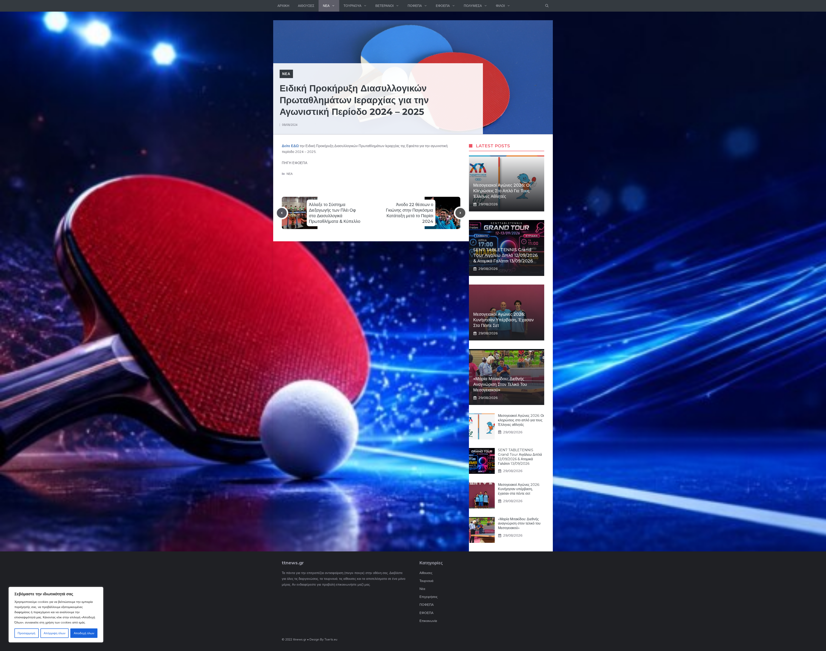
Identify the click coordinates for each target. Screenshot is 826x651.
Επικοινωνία (428, 621)
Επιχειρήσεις (428, 597)
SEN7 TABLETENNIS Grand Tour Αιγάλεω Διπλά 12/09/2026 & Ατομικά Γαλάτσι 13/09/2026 (505, 255)
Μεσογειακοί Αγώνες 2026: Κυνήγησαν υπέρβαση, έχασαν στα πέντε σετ (503, 320)
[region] (56, 614)
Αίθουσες (425, 573)
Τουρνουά (426, 581)
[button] (547, 6)
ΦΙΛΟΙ (500, 6)
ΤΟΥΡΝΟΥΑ (352, 6)
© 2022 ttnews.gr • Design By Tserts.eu (309, 639)
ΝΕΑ (326, 6)
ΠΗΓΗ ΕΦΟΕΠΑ (294, 163)
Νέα (422, 589)
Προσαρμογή (26, 633)
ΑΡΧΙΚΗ (283, 6)
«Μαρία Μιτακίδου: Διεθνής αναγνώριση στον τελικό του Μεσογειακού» (500, 384)
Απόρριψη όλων (54, 633)
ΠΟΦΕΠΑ (415, 6)
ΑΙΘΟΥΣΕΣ (306, 6)
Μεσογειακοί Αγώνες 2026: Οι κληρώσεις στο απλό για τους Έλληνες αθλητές (501, 191)
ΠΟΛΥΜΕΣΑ (473, 6)
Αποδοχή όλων (84, 633)
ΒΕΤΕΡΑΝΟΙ (384, 6)
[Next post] (460, 212)
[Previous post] (281, 212)
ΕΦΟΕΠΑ (443, 6)
